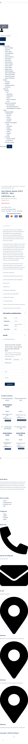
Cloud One (7, 87)
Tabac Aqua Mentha (10, 72)
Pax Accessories (11, 104)
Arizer (8, 101)
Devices (7, 90)
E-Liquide (7, 136)
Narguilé (7, 83)
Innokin (8, 131)
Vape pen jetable (9, 112)
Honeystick (9, 126)
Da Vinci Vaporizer (11, 99)
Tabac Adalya (8, 67)
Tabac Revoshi (8, 62)
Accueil (3, 186)
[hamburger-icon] (2, 44)
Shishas (5, 80)
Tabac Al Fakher (9, 48)
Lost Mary (9, 119)
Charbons (7, 81)
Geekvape (9, 129)
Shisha (6, 186)
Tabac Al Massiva (9, 56)
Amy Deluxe (16, 186)
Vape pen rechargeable (11, 122)
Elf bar (8, 117)
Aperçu (7, 411)
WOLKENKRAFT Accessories (14, 108)
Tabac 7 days (8, 51)
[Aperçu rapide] (4, 420)
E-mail (6, 377)
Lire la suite (8, 420)
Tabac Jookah (8, 65)
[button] (3, 740)
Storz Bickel (9, 94)
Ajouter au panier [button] (21, 420)
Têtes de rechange (9, 142)
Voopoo (8, 128)
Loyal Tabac (8, 58)
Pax (8, 92)
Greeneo (9, 133)
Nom (6, 371)
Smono (8, 97)
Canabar (9, 120)
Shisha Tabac (6, 46)
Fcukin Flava (10, 140)
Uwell (8, 135)
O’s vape (9, 115)
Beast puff (9, 113)
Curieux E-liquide (11, 138)
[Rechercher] (3, 39)
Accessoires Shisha (9, 85)
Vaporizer (5, 88)
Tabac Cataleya (9, 64)
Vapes (4, 110)
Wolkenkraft (10, 96)
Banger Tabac (8, 69)
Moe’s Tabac (8, 60)
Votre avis (8, 363)
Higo (8, 124)
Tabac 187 (7, 49)
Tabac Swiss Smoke (10, 76)
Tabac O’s (7, 55)
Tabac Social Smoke (10, 74)
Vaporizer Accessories (10, 103)
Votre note (8, 359)
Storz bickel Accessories (12, 106)
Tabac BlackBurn (9, 53)
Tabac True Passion (10, 78)
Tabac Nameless (9, 71)
